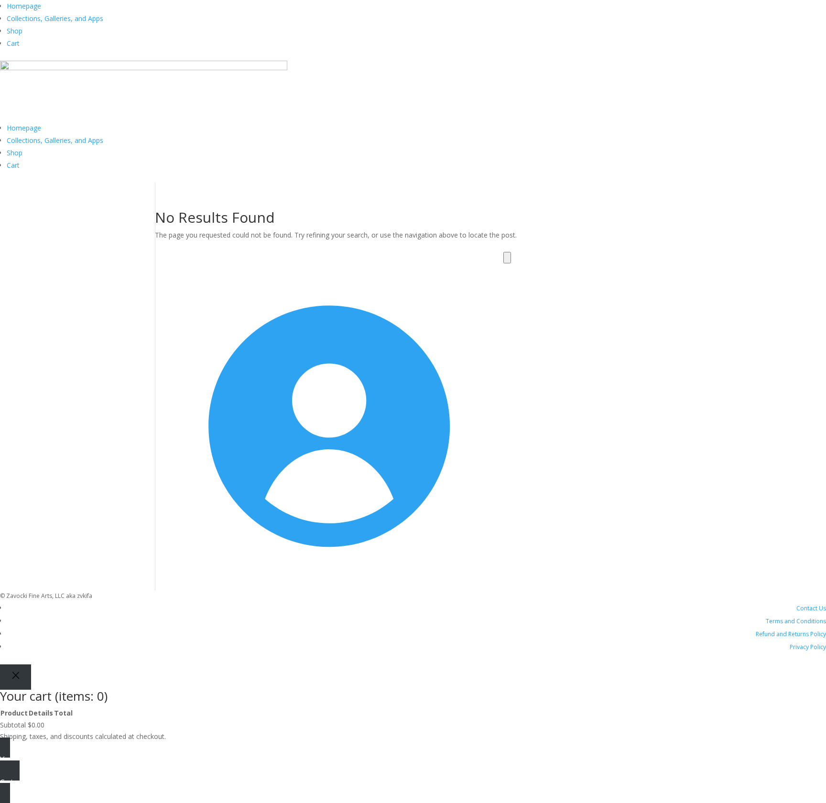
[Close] (15, 677)
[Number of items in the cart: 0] (507, 257)
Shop (14, 30)
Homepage (24, 6)
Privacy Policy (808, 647)
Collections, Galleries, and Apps (55, 18)
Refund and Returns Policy (791, 634)
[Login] (322, 584)
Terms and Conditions (796, 621)
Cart (13, 43)
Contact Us (811, 608)
